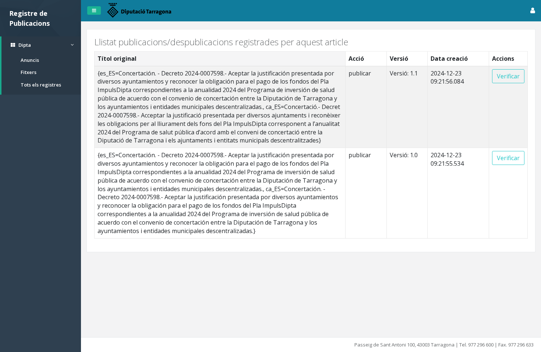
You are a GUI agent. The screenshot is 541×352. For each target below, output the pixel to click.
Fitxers (28, 72)
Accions (503, 58)
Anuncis (30, 60)
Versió (399, 58)
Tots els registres (41, 84)
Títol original (117, 58)
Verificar (508, 76)
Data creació (449, 58)
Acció (356, 58)
